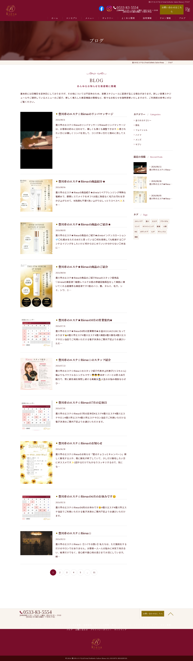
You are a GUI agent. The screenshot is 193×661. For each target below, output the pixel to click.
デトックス (162, 231)
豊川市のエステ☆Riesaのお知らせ (80, 443)
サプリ (138, 144)
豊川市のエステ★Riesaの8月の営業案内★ (85, 320)
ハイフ (138, 134)
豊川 (147, 221)
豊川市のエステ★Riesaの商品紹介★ (81, 181)
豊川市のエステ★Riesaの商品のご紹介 (83, 267)
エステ (154, 221)
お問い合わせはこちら (172, 9)
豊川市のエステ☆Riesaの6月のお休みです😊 (87, 496)
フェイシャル (141, 130)
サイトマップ (120, 629)
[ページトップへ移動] (170, 613)
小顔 (164, 226)
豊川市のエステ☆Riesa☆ (74, 533)
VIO (136, 231)
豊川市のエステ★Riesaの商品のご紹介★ (84, 224)
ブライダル (164, 221)
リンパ (137, 226)
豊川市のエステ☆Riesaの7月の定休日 (82, 402)
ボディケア (144, 231)
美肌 (136, 237)
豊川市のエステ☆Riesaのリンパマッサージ (85, 114)
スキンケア (139, 221)
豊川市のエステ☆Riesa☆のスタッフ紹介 (84, 360)
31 (94, 572)
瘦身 (158, 226)
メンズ (138, 139)
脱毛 (137, 125)
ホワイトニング (148, 226)
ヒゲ (153, 231)
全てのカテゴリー (143, 120)
